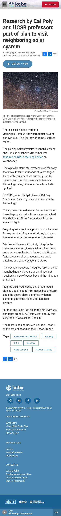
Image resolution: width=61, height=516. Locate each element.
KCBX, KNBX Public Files (17, 426)
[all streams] (57, 512)
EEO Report (11, 423)
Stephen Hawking (44, 350)
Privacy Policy (12, 433)
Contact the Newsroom (17, 477)
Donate (51, 4)
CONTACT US (12, 465)
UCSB (16, 343)
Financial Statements (16, 429)
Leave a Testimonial (15, 481)
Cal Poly (49, 336)
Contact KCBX (12, 471)
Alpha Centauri (21, 350)
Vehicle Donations (14, 452)
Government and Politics (25, 336)
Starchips (31, 343)
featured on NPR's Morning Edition (23, 157)
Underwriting (12, 456)
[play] (4, 512)
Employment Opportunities (18, 474)
